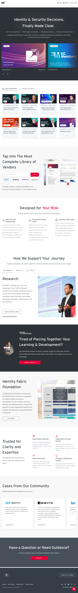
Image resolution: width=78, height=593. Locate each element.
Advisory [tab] (32, 270)
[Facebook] (71, 584)
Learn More (11, 418)
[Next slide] (7, 74)
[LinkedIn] (62, 584)
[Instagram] (65, 584)
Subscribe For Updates (67, 575)
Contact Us (39, 558)
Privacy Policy (19, 584)
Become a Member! (38, 69)
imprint (4, 584)
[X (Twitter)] (75, 584)
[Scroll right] (73, 512)
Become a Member (30, 362)
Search (34, 174)
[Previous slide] (3, 74)
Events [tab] (20, 270)
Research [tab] (9, 270)
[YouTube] (68, 584)
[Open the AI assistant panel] (74, 589)
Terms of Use (11, 584)
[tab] (9, 89)
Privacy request (29, 584)
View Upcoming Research (9, 316)
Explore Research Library (12, 311)
